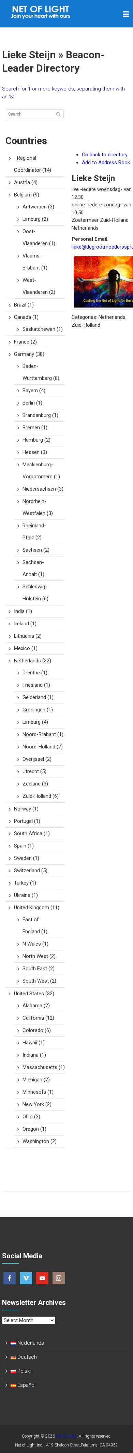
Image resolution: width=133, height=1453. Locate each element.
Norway (26, 809)
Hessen (35, 452)
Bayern (34, 390)
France (25, 342)
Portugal (27, 821)
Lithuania (28, 636)
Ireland (25, 624)
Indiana (34, 1055)
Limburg (35, 219)
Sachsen (36, 550)
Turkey (25, 883)
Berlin (32, 403)
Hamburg (36, 440)
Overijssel (37, 759)
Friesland (36, 685)
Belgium (26, 195)
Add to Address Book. (106, 162)
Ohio (31, 1117)
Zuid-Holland (41, 796)
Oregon (34, 1129)
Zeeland (35, 784)
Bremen (35, 427)
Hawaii (34, 1043)
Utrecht (34, 771)
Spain (24, 846)
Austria (26, 182)
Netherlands (32, 661)
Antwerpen (38, 207)
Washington (40, 1141)
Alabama (36, 1005)
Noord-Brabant (43, 734)
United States (34, 993)
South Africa (32, 833)
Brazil (24, 305)
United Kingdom (36, 907)
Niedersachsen (43, 489)
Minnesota (38, 1092)
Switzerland (30, 870)
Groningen (38, 710)
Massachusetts (44, 1067)
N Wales (35, 944)
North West (39, 956)
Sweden (26, 858)
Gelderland (38, 697)
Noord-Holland (43, 747)
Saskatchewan (43, 329)
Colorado (37, 1030)
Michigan (36, 1080)
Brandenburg (40, 415)
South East (39, 968)
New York (37, 1104)
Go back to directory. (105, 155)
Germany (29, 354)
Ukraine (26, 895)
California (38, 1018)
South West (39, 981)
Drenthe (35, 673)
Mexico (26, 648)
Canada (26, 317)
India (23, 611)
